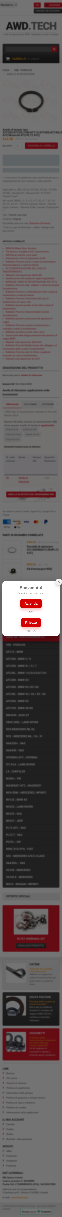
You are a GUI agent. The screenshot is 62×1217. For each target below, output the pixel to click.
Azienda (31, 603)
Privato (31, 622)
